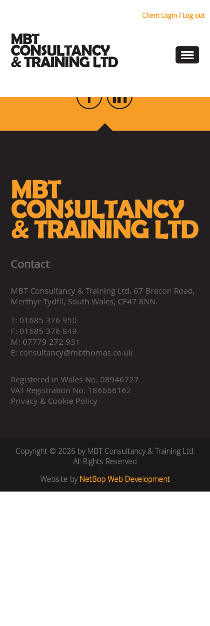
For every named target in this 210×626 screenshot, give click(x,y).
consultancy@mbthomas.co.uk (76, 352)
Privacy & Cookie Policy (54, 400)
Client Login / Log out (173, 15)
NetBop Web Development (125, 479)
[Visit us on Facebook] (89, 106)
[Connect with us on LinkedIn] (119, 106)
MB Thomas (64, 50)
